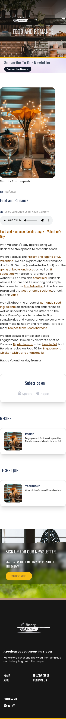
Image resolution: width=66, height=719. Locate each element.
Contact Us (40, 680)
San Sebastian (33, 286)
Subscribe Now (18, 69)
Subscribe (18, 576)
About (7, 680)
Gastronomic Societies (36, 291)
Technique (32, 486)
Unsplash (24, 181)
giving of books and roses (17, 269)
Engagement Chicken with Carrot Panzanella (30, 350)
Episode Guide (41, 676)
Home (7, 676)
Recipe (29, 434)
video (14, 295)
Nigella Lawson (23, 344)
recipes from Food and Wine (27, 328)
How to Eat (49, 344)
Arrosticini (40, 278)
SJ (13, 181)
